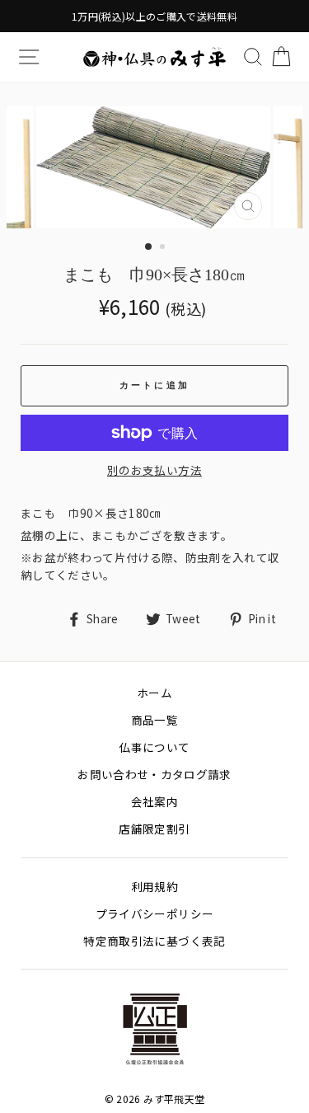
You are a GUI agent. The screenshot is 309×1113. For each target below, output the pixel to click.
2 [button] (164, 248)
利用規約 (154, 886)
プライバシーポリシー (154, 913)
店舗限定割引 (154, 828)
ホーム (154, 692)
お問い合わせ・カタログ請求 (154, 774)
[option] (154, 16)
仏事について (154, 747)
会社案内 (154, 801)
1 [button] (149, 247)
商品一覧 (154, 719)
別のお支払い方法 (154, 470)
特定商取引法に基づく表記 (154, 940)
